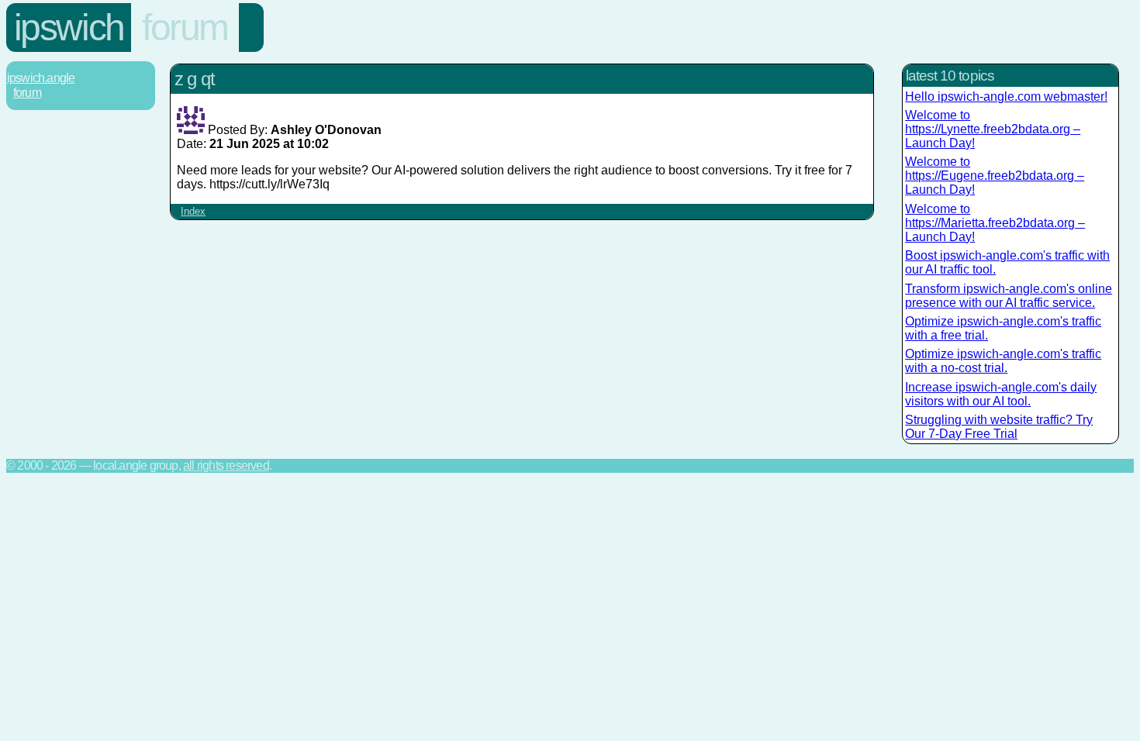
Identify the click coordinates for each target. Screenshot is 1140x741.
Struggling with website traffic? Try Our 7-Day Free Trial (999, 426)
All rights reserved (226, 465)
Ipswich (69, 27)
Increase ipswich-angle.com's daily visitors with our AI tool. (1001, 394)
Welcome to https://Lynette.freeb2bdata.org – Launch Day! (992, 129)
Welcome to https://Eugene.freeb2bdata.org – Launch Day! (994, 175)
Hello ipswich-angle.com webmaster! (1006, 96)
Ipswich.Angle (41, 77)
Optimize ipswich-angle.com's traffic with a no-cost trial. (1003, 360)
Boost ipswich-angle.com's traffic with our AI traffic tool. (1007, 262)
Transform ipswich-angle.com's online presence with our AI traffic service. (1008, 295)
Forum (185, 27)
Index (193, 211)
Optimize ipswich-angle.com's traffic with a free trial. (1003, 328)
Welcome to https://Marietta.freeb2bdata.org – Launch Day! (995, 222)
